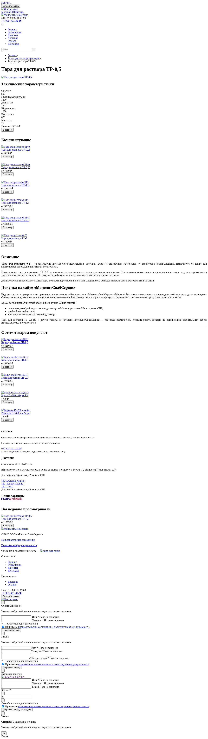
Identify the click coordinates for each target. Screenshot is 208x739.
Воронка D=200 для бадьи (15, 413)
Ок (4, 733)
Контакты (13, 43)
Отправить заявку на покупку (17, 709)
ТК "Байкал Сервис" (12, 483)
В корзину (7, 130)
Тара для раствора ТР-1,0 (15, 185)
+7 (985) (11, 20)
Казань (20, 12)
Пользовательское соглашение (18, 539)
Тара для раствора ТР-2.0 (15, 220)
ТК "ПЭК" (7, 486)
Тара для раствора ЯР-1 (14, 238)
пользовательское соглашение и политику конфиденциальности (53, 626)
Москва (5, 12)
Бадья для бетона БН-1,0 (14, 342)
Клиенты (13, 35)
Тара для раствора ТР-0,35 (15, 167)
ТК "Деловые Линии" (13, 480)
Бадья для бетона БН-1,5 (14, 360)
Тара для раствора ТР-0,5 (15, 518)
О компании (14, 32)
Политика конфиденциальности (19, 545)
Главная (12, 29)
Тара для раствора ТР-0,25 (15, 149)
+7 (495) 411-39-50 (11, 448)
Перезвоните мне (11, 630)
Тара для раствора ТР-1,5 (15, 202)
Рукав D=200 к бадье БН (14, 395)
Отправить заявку (11, 667)
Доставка (13, 38)
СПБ (13, 12)
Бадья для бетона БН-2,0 (14, 377)
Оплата (12, 40)
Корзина (6, 2)
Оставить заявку (11, 6)
